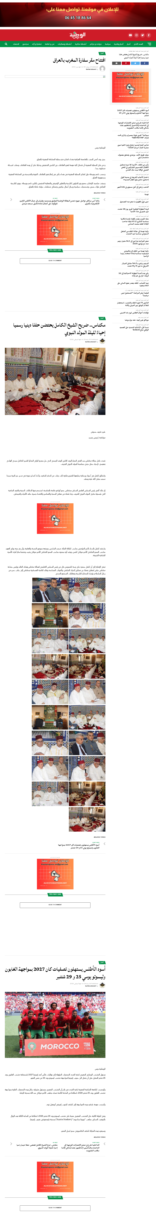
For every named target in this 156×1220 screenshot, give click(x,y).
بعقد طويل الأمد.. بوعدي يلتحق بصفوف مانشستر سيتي (133, 156)
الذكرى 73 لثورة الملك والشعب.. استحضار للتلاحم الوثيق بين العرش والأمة (133, 304)
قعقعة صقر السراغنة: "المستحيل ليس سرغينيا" (135, 294)
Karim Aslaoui (91, 69)
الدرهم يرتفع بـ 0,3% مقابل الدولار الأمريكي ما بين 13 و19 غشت (135, 265)
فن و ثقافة (49, 44)
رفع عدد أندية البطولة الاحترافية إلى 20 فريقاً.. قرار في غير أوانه (134, 275)
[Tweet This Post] (135, 63)
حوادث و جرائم (96, 44)
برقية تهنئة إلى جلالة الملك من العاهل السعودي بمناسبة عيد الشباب (135, 233)
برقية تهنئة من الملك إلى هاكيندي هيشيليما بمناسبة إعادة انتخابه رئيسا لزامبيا (134, 254)
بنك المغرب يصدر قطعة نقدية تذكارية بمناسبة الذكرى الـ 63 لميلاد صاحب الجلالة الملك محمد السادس (135, 221)
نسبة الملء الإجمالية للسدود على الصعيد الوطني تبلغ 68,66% (134, 329)
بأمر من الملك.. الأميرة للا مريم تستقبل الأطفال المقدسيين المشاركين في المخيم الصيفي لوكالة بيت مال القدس (134, 167)
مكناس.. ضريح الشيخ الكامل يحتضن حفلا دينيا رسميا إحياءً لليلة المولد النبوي (134, 56)
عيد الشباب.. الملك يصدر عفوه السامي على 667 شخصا (133, 284)
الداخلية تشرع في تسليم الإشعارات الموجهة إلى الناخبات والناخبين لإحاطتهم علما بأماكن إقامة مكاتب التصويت (133, 125)
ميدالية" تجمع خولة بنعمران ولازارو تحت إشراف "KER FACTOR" (133, 137)
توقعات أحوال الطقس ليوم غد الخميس (134, 313)
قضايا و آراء (36, 44)
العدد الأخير (138, 44)
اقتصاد (16, 44)
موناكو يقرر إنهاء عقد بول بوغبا (137, 320)
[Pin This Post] (126, 63)
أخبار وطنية (118, 44)
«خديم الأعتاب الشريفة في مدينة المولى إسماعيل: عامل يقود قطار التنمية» (135, 179)
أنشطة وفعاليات (65, 44)
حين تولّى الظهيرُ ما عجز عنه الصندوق (134, 202)
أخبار (129, 44)
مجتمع (26, 44)
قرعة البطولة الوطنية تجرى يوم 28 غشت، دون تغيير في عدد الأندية (133, 210)
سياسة (108, 44)
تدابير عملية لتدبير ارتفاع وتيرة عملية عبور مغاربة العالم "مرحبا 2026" (133, 146)
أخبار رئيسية (143, 108)
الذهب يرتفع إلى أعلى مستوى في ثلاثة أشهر (133, 187)
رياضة (82, 51)
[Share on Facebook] (145, 63)
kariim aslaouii (90, 305)
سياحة (74, 51)
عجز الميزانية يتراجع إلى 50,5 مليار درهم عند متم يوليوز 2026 (133, 242)
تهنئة (147, 195)
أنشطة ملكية (80, 44)
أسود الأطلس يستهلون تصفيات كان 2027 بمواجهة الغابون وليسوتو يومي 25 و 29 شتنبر (133, 113)
